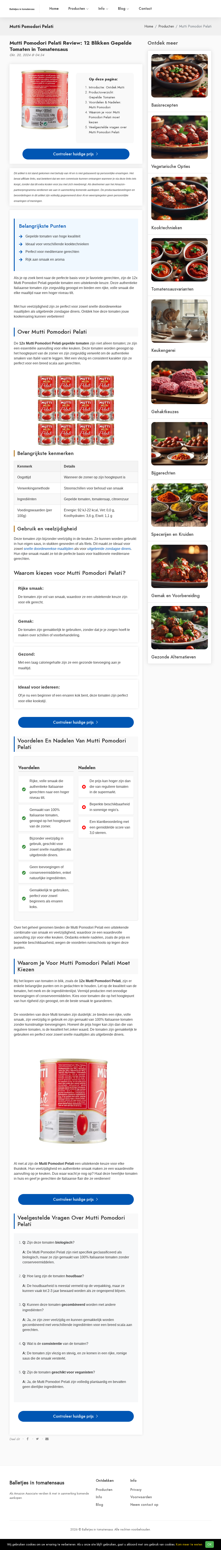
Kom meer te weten (189, 1544)
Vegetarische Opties (170, 166)
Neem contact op (144, 1504)
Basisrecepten (164, 105)
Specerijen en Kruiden (172, 534)
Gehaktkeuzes (165, 412)
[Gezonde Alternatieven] (179, 627)
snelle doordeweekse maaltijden (48, 549)
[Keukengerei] (179, 320)
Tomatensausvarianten (172, 289)
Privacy (136, 1489)
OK (209, 1544)
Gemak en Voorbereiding (175, 596)
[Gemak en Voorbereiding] (179, 566)
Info (102, 8)
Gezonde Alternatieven (173, 657)
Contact (145, 8)
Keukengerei (163, 350)
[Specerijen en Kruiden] (179, 504)
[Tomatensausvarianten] (179, 259)
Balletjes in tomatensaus (36, 1482)
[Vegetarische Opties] (179, 136)
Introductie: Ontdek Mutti (106, 87)
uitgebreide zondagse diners (109, 549)
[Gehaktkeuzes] (179, 382)
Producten (77, 8)
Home (54, 8)
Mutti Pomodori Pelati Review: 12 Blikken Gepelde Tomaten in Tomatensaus (70, 46)
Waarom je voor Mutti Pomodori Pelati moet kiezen (104, 117)
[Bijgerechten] (179, 443)
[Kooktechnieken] (179, 198)
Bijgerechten (163, 473)
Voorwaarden (141, 1497)
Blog (122, 8)
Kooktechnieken (166, 228)
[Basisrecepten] (179, 75)
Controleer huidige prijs (74, 154)
